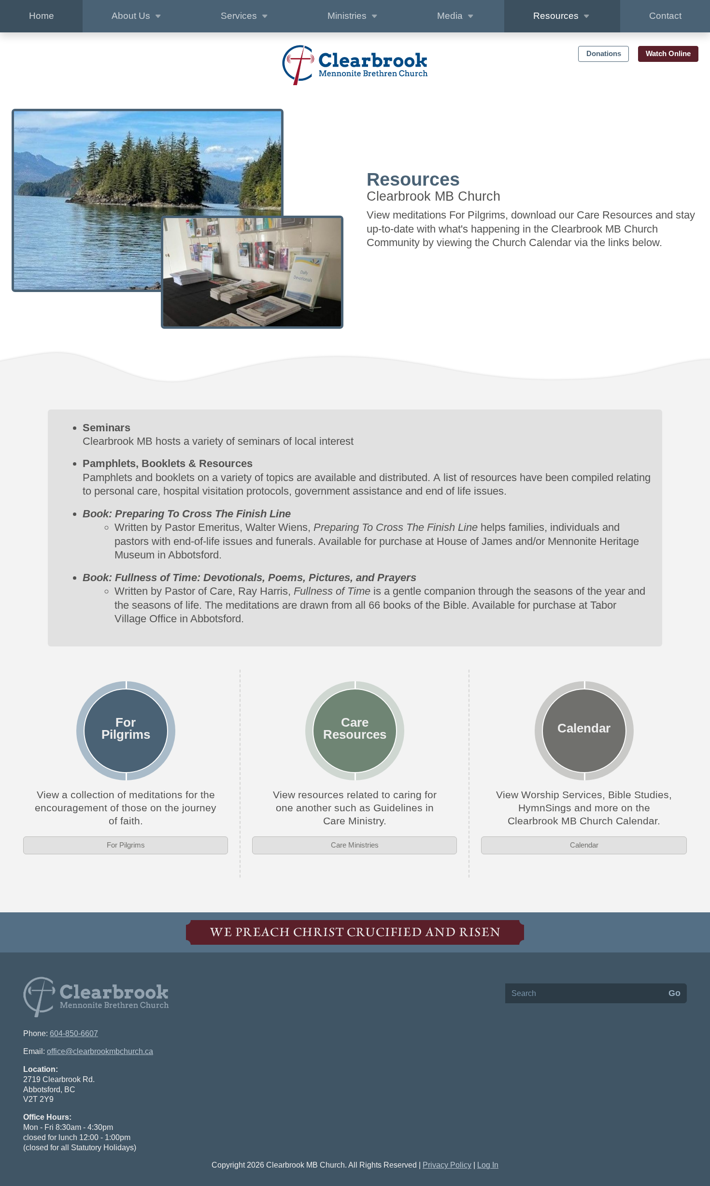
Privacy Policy (447, 1165)
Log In (487, 1165)
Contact (665, 16)
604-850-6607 (74, 1033)
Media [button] (451, 16)
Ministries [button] (348, 16)
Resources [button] (557, 16)
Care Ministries (355, 845)
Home (41, 16)
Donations (603, 53)
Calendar (584, 845)
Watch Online (668, 53)
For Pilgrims (126, 845)
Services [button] (240, 16)
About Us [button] (132, 16)
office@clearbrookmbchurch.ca (100, 1051)
